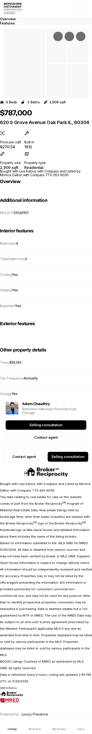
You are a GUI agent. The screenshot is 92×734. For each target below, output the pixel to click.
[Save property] (69, 36)
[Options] (58, 36)
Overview (8, 19)
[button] (25, 63)
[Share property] (80, 36)
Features (7, 23)
